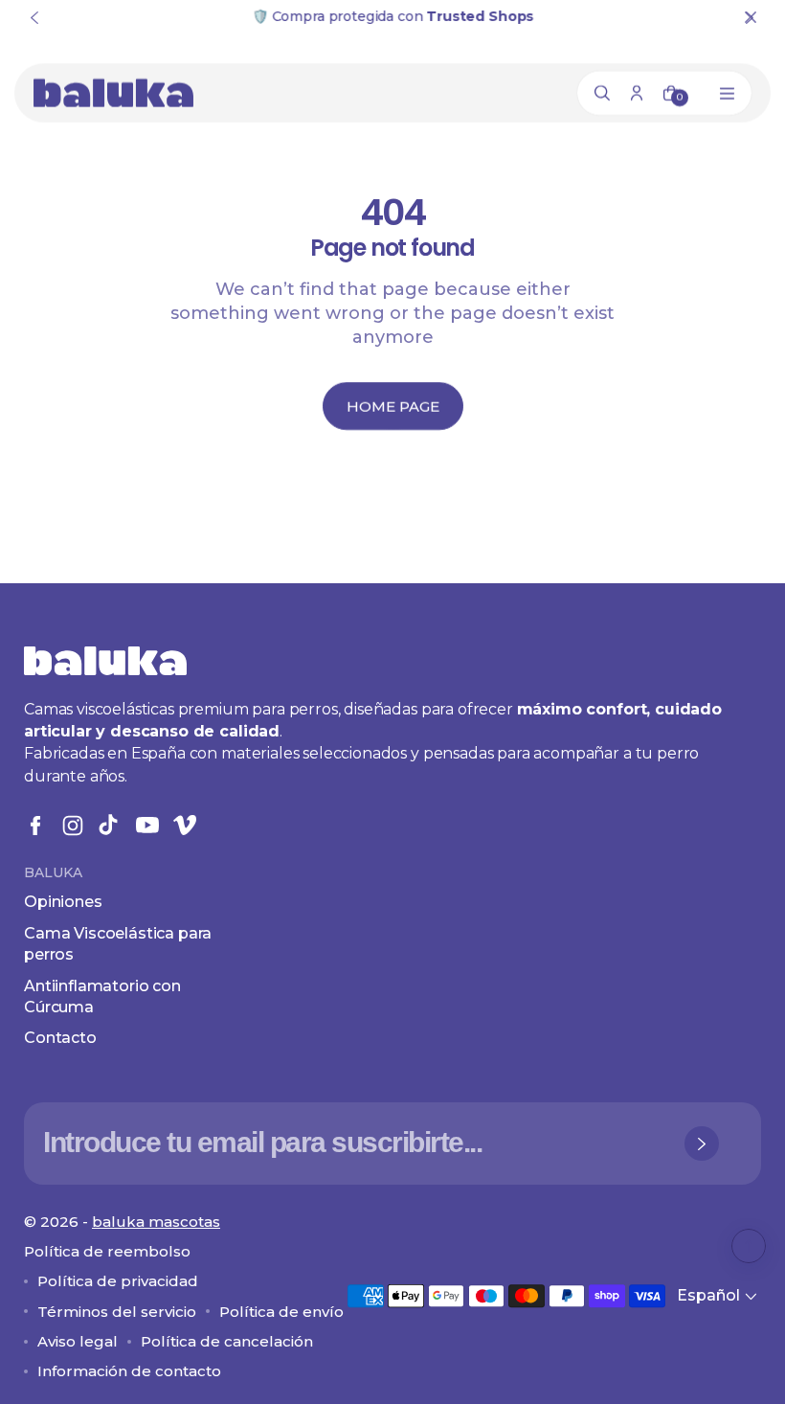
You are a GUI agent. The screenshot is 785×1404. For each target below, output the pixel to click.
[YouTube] (147, 825)
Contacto (60, 1038)
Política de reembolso (107, 1251)
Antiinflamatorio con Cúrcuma (102, 996)
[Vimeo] (184, 825)
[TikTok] (110, 825)
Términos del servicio (116, 1311)
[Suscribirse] (702, 1143)
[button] (719, 1296)
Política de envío (281, 1311)
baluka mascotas (156, 1221)
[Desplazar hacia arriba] (748, 1246)
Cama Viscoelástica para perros (118, 943)
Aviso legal (77, 1341)
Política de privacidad (117, 1281)
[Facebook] (35, 825)
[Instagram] (72, 825)
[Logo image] (113, 93)
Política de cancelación (227, 1341)
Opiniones (63, 902)
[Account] (636, 93)
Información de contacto (129, 1371)
